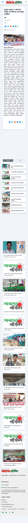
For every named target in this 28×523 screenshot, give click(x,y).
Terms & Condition (12, 509)
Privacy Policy (21, 509)
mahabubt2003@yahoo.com (7, 504)
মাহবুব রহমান (3, 500)
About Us (4, 509)
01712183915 (6, 485)
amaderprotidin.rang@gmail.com (11, 487)
